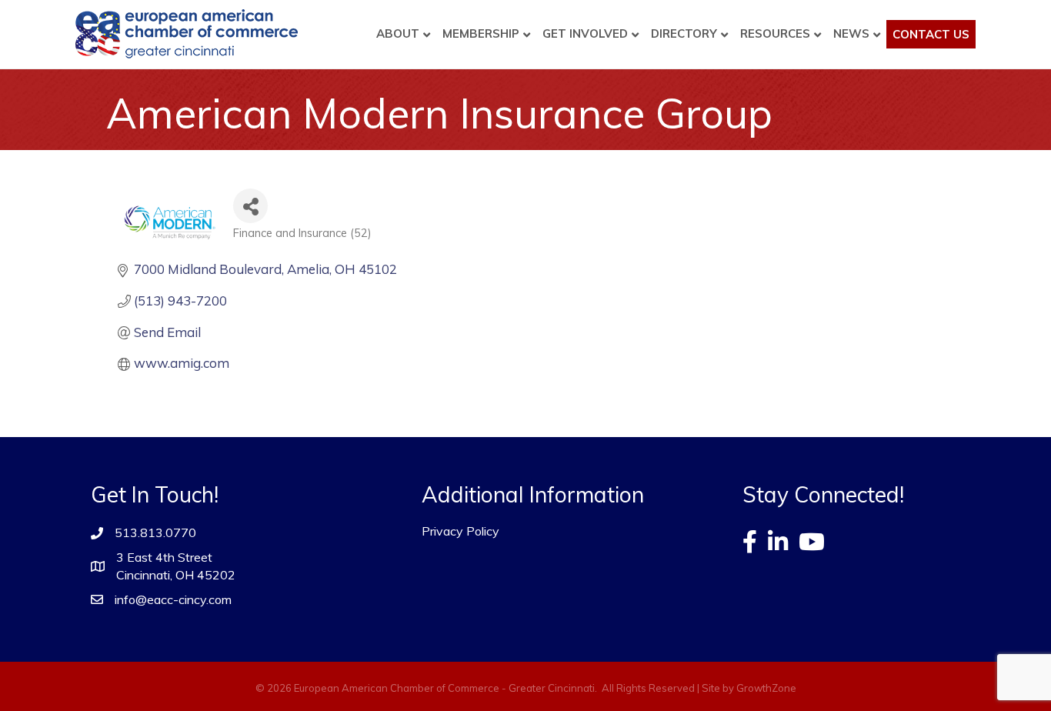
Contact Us (931, 34)
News (851, 33)
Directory (684, 33)
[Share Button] (250, 206)
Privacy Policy (460, 531)
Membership (480, 33)
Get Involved (585, 33)
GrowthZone (766, 688)
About (397, 33)
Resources (775, 33)
